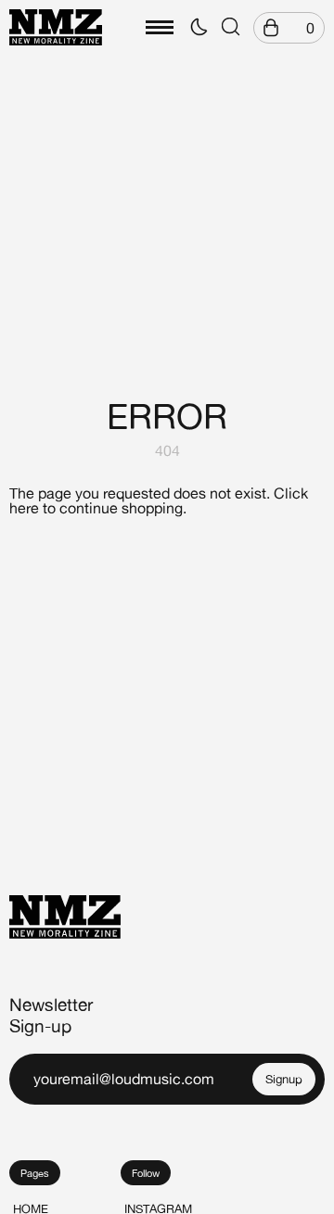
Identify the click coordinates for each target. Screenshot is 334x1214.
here (24, 508)
